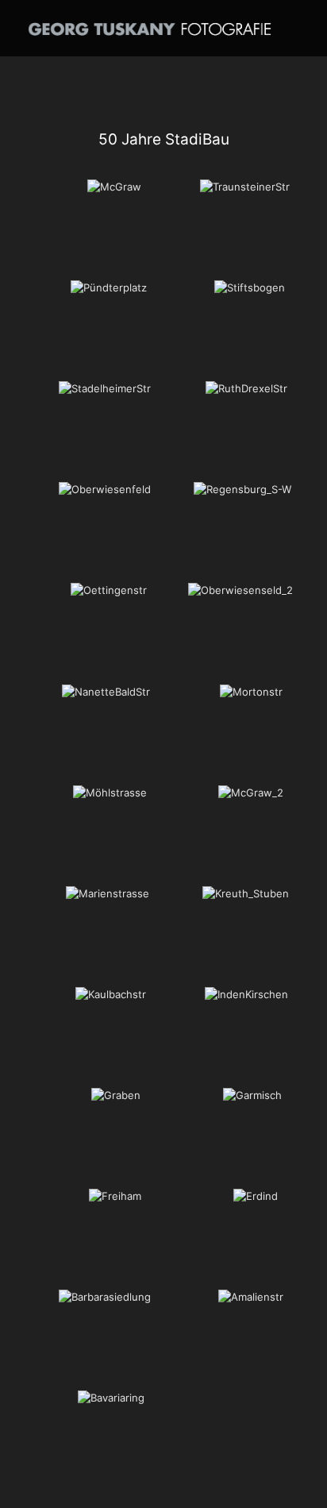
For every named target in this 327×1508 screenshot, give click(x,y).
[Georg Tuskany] (149, 28)
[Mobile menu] (305, 23)
